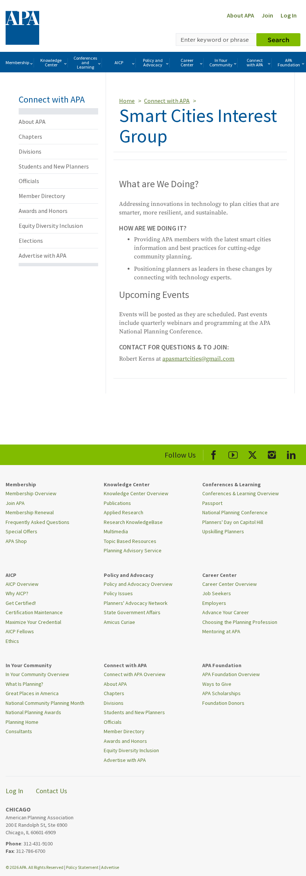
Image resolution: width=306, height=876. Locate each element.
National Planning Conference (235, 512)
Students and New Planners (54, 166)
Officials (29, 181)
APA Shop (16, 541)
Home (127, 100)
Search (278, 39)
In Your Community (220, 62)
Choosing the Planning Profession (239, 622)
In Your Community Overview (37, 674)
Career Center (187, 62)
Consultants (19, 731)
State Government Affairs (132, 612)
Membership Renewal (30, 512)
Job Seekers (216, 593)
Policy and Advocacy (153, 62)
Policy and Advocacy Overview (138, 584)
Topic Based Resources (130, 541)
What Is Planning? (24, 684)
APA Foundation (289, 62)
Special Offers (21, 531)
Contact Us (51, 790)
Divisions (30, 151)
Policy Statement (82, 867)
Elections (31, 240)
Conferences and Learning (85, 62)
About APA (240, 15)
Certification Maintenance (34, 612)
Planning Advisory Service (133, 550)
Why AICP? (17, 593)
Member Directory (42, 196)
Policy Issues (118, 593)
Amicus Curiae (119, 622)
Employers (214, 603)
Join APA (15, 503)
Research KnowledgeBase (133, 522)
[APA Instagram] (272, 454)
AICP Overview (22, 584)
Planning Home (22, 722)
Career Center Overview (229, 584)
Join (267, 15)
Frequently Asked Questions (37, 522)
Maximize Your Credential (33, 622)
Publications (117, 503)
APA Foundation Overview (231, 674)
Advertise (110, 867)
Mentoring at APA (221, 631)
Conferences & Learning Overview (240, 493)
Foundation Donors (223, 703)
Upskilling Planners (223, 531)
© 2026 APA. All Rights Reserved (35, 867)
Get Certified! (21, 603)
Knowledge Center (51, 62)
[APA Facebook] (213, 454)
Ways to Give (216, 684)
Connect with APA (255, 62)
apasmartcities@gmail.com (198, 358)
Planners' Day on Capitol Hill (232, 522)
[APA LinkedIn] (291, 454)
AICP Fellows (20, 631)
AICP (119, 62)
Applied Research (123, 512)
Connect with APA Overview (134, 674)
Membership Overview (31, 493)
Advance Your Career (225, 612)
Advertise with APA (42, 255)
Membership (17, 62)
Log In (289, 15)
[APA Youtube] (233, 454)
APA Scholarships (221, 693)
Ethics (12, 641)
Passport (212, 503)
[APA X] (252, 454)
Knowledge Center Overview (136, 493)
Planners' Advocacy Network (136, 603)
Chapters (30, 136)
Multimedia (116, 531)
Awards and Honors (43, 210)
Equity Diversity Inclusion (51, 225)
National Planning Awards (33, 712)
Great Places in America (32, 693)
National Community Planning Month (45, 703)
